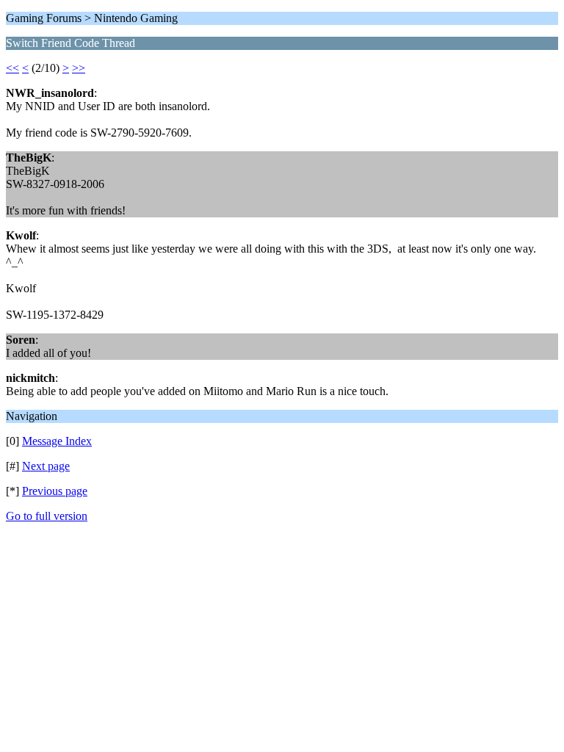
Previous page (54, 491)
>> (78, 68)
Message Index (57, 441)
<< (12, 68)
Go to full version (46, 516)
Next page (46, 466)
